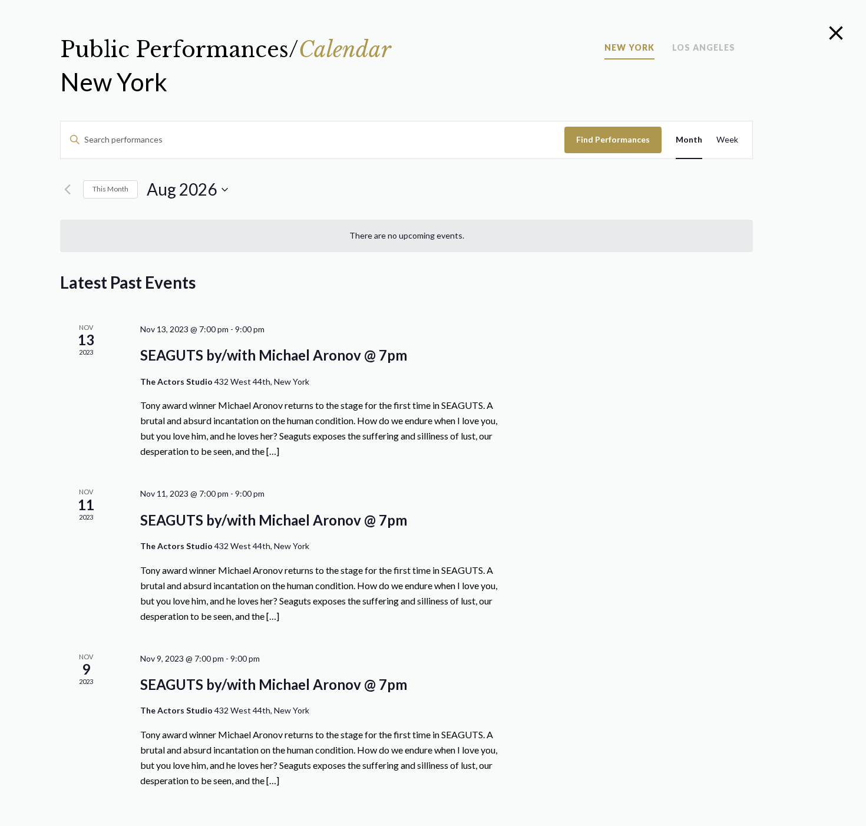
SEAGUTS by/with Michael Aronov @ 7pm (273, 355)
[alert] (406, 236)
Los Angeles (703, 47)
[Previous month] (67, 190)
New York (629, 47)
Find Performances (613, 139)
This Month (110, 188)
